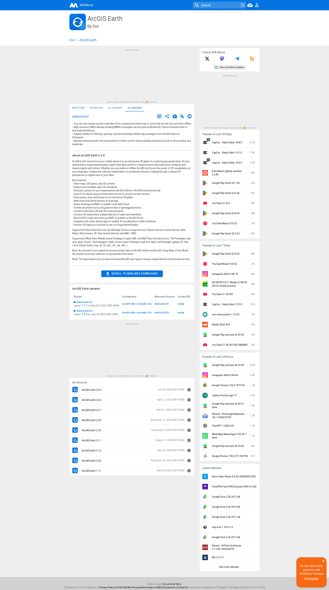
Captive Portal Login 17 (224, 395)
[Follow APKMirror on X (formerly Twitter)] (207, 59)
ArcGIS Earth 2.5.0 (91, 390)
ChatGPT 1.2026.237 (223, 425)
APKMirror (86, 5)
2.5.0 (84, 314)
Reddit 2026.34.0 (221, 324)
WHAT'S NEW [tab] (78, 108)
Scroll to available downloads (135, 273)
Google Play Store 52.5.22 (226, 233)
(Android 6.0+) (84, 302)
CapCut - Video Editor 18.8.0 (227, 142)
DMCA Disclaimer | (166, 587)
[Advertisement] (132, 76)
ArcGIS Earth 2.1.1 (91, 440)
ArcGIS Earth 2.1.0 (91, 450)
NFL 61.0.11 (218, 557)
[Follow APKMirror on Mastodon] (222, 59)
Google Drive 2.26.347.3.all (226, 496)
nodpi (181, 303)
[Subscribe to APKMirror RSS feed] (252, 59)
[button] (159, 116)
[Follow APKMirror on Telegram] (237, 59)
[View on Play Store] (175, 116)
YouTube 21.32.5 (221, 203)
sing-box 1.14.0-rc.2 (222, 527)
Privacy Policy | (107, 587)
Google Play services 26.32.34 (228, 334)
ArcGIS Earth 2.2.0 (91, 430)
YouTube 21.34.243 (222, 294)
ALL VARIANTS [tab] (115, 108)
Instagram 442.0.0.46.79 (225, 274)
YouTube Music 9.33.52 (224, 223)
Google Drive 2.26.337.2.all (226, 537)
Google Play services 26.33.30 (228, 365)
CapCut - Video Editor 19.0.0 (227, 162)
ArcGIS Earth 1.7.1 (91, 470)
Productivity (80, 116)
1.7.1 (84, 305)
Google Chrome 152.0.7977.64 (228, 385)
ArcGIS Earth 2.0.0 (91, 460)
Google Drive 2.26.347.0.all (226, 506)
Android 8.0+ (162, 312)
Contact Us (182, 587)
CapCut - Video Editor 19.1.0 (227, 152)
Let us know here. (172, 584)
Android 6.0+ (162, 303)
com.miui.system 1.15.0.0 (225, 314)
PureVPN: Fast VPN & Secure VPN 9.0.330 (234, 486)
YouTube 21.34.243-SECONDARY (230, 344)
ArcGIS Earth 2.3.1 (91, 410)
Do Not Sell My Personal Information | (136, 587)
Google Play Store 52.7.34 (226, 183)
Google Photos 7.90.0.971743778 (230, 456)
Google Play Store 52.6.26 (226, 193)
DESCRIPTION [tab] (96, 108)
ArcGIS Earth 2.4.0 (91, 400)
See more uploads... (229, 566)
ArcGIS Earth (88, 40)
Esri (96, 26)
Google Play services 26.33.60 (228, 446)
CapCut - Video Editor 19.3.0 (227, 304)
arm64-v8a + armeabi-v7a (136, 303)
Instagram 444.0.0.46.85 (225, 375)
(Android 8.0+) (84, 310)
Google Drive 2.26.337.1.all (226, 517)
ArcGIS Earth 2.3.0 (91, 420)
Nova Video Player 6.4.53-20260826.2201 (234, 476)
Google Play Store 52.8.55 (226, 213)
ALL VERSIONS (134, 108)
